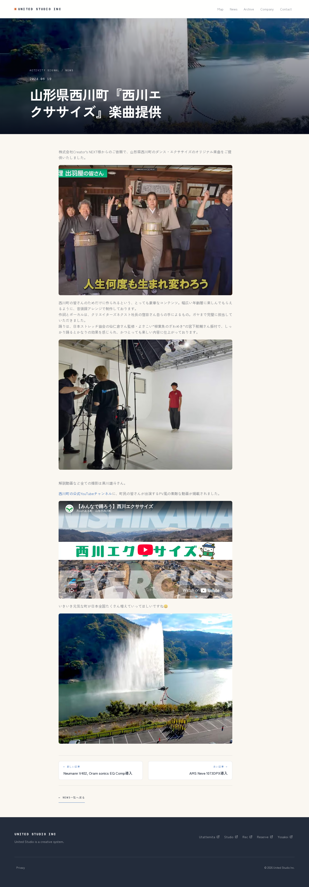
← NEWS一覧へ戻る (72, 797)
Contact (286, 9)
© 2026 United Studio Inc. (279, 867)
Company (267, 9)
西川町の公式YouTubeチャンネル (85, 493)
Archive (249, 9)
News (233, 9)
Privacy (20, 867)
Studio (232, 838)
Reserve (266, 838)
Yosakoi (286, 838)
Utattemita (210, 838)
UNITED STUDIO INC (39, 9)
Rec (248, 838)
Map (220, 9)
